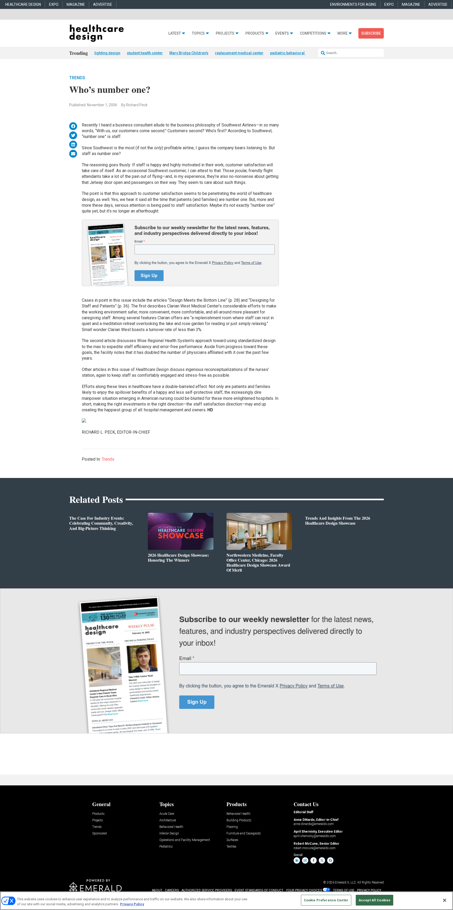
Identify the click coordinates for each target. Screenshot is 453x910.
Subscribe (371, 33)
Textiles (231, 846)
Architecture (167, 820)
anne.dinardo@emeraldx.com (314, 824)
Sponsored (99, 833)
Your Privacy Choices (304, 890)
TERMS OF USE (343, 890)
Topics (198, 33)
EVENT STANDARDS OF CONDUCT (259, 890)
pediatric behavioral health (293, 53)
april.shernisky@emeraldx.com (315, 836)
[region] (226, 900)
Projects (225, 33)
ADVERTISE (102, 4)
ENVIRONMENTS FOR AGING (353, 4)
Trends (77, 77)
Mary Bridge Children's (188, 53)
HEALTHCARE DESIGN (23, 4)
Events (282, 33)
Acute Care (166, 814)
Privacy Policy (132, 904)
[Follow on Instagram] (305, 860)
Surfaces (232, 840)
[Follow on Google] (330, 860)
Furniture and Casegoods (243, 833)
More (342, 33)
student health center (145, 53)
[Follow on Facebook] (313, 860)
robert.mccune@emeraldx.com (315, 848)
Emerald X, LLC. (346, 882)
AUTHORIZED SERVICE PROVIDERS (206, 890)
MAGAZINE (76, 4)
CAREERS (172, 890)
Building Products (238, 820)
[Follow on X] (322, 860)
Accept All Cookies (374, 900)
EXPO (53, 4)
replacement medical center (239, 53)
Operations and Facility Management (184, 840)
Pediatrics (166, 846)
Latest (174, 33)
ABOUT (157, 890)
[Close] (444, 900)
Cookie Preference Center (326, 900)
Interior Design (169, 833)
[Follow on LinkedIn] (297, 860)
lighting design (107, 53)
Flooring (232, 827)
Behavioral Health (171, 827)
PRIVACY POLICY (369, 890)
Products (254, 33)
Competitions (313, 33)
